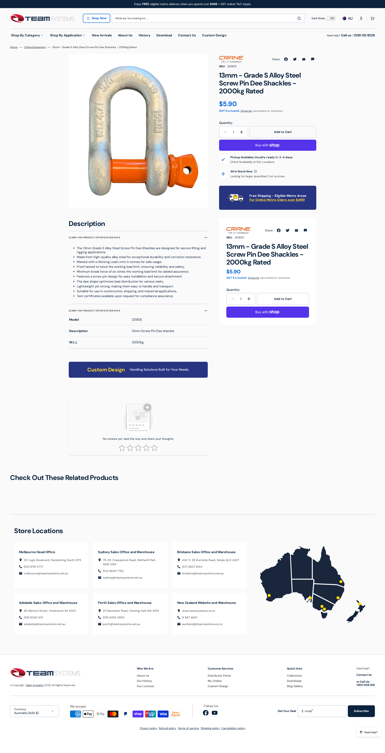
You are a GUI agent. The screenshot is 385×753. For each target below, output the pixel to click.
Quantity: (226, 123)
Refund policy (167, 728)
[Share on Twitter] (295, 59)
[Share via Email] (303, 59)
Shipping (246, 111)
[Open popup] (255, 171)
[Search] (300, 18)
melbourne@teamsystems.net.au (46, 573)
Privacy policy (148, 728)
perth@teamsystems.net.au (121, 624)
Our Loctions (145, 686)
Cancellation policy (233, 728)
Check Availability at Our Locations (252, 161)
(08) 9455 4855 (113, 617)
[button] (361, 18)
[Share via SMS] (312, 59)
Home (14, 47)
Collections (294, 675)
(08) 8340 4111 (33, 617)
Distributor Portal (219, 675)
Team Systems (34, 685)
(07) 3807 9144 (192, 566)
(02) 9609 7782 (113, 571)
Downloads (294, 681)
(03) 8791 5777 (33, 566)
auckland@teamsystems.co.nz (202, 624)
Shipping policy (210, 728)
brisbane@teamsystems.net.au (203, 573)
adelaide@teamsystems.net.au (44, 624)
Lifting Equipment (35, 47)
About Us (143, 675)
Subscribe (361, 711)
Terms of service (188, 728)
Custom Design (218, 686)
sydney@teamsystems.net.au (122, 577)
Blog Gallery (295, 686)
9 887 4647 (189, 617)
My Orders (215, 681)
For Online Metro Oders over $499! (277, 200)
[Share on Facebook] (286, 59)
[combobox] (208, 18)
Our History (144, 681)
